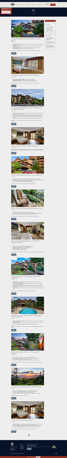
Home (18, 4)
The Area (46, 4)
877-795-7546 (32, 445)
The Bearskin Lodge (13, 446)
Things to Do (40, 4)
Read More (13, 53)
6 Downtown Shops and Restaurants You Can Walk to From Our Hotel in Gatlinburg (50, 46)
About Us (27, 4)
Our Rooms (22, 4)
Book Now (53, 4)
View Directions (12, 450)
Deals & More (34, 4)
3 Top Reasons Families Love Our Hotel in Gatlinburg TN (50, 42)
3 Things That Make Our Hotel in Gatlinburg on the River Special (50, 38)
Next (37, 435)
